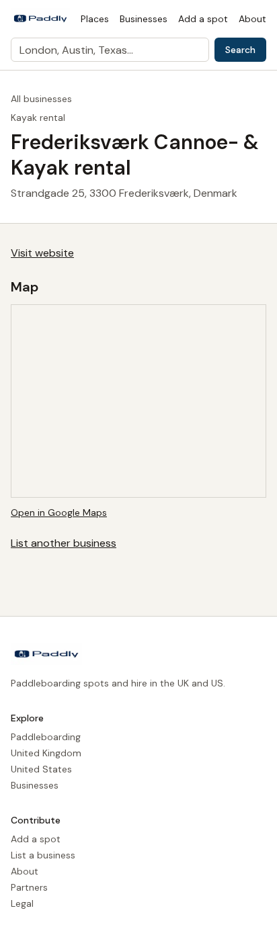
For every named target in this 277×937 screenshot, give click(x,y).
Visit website (42, 253)
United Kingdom (46, 753)
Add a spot (203, 19)
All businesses (41, 99)
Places (95, 19)
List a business (43, 855)
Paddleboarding (46, 737)
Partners (29, 887)
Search (240, 50)
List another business (63, 543)
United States (41, 769)
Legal (22, 903)
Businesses (143, 19)
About (252, 19)
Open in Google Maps (59, 512)
